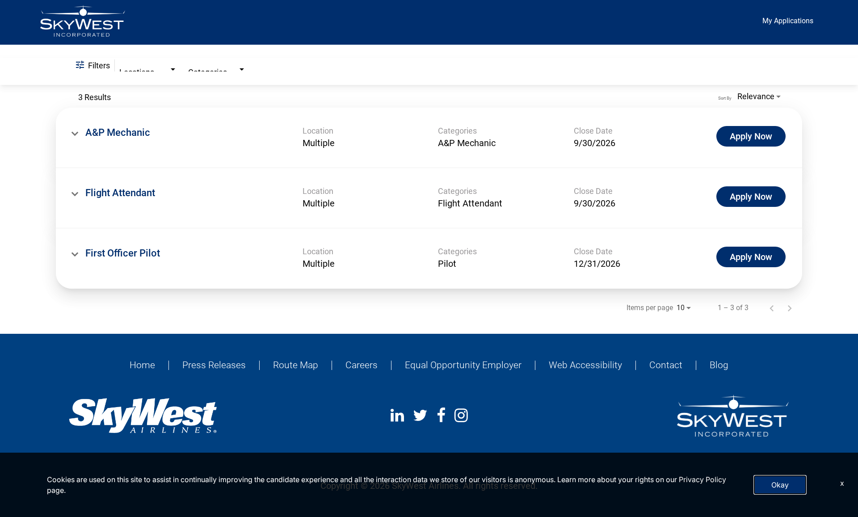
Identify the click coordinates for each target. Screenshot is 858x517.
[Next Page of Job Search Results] (790, 308)
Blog (719, 365)
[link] (429, 138)
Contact (665, 365)
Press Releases (214, 365)
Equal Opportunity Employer (463, 365)
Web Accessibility (585, 365)
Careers (361, 365)
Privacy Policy (702, 479)
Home (142, 365)
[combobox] (148, 67)
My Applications (787, 21)
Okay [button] (780, 484)
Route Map (295, 365)
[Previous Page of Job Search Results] (772, 308)
